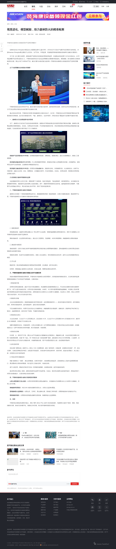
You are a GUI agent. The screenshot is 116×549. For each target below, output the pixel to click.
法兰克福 (69, 502)
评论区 (49, 34)
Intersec (58, 464)
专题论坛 (43, 507)
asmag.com (70, 505)
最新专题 (43, 510)
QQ (99, 503)
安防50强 (99, 67)
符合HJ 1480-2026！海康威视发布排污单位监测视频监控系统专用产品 (96, 98)
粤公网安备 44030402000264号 (49, 545)
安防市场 (105, 77)
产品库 (80, 6)
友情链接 (55, 512)
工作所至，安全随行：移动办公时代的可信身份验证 (96, 91)
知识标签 (43, 515)
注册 (107, 6)
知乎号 (106, 510)
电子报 (76, 1)
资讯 (33, 6)
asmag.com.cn (70, 507)
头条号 (99, 510)
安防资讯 (43, 502)
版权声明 (55, 507)
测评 (56, 6)
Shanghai (65, 464)
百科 (64, 6)
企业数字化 (35, 454)
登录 (102, 6)
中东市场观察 (60, 454)
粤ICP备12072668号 (34, 545)
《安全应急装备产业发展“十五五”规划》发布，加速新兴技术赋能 (95, 88)
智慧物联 (29, 454)
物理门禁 (103, 52)
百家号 (92, 510)
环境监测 (72, 464)
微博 (106, 503)
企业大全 (43, 512)
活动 (48, 6)
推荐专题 (86, 43)
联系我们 (55, 515)
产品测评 (43, 505)
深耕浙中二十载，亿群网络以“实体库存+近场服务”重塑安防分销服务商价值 (96, 101)
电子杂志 (83, 1)
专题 (41, 6)
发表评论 (74, 484)
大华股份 (22, 454)
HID (97, 52)
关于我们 (55, 502)
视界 (71, 6)
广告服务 (55, 510)
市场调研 (99, 77)
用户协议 (55, 505)
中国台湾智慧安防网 (72, 510)
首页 (25, 6)
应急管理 (22, 464)
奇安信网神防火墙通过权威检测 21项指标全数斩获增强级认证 (96, 95)
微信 (92, 501)
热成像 (39, 168)
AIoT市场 (99, 61)
